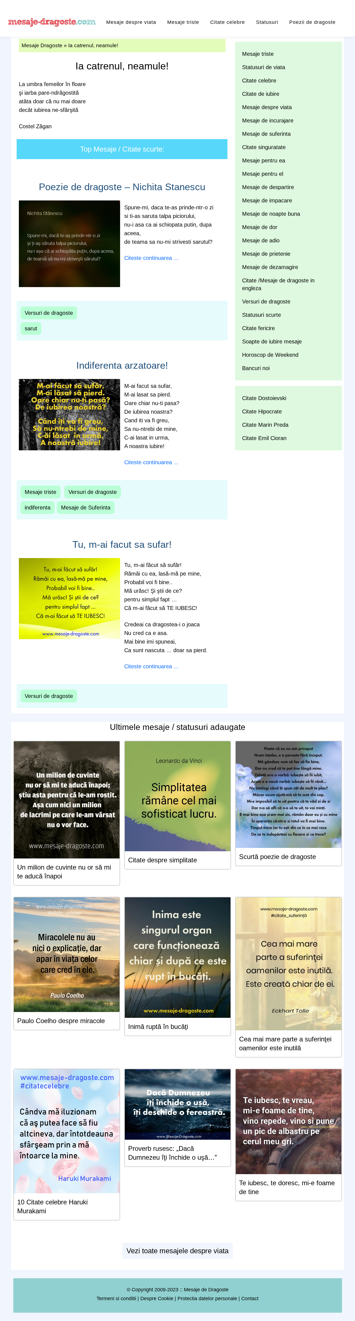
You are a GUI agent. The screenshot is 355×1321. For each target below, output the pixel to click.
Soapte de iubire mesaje (272, 341)
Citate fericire (258, 328)
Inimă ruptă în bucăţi (158, 1026)
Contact (249, 1298)
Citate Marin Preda (265, 425)
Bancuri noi (256, 368)
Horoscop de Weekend (270, 355)
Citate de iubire (260, 94)
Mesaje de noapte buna (271, 214)
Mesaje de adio (261, 240)
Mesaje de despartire (268, 187)
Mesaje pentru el (262, 174)
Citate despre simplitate (162, 860)
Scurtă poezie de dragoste (277, 856)
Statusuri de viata (263, 67)
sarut (31, 328)
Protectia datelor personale (207, 1298)
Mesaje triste (183, 22)
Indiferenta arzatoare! (122, 365)
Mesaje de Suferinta (85, 507)
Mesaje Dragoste (42, 45)
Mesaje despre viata (131, 22)
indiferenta (37, 507)
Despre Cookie (156, 1298)
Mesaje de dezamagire (270, 267)
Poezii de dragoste (312, 22)
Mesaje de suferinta (266, 134)
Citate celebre (227, 22)
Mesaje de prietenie (266, 254)
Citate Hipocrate (262, 411)
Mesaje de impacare (267, 200)
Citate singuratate (264, 147)
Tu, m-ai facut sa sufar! (122, 544)
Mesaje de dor (259, 227)
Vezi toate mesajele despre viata (177, 1251)
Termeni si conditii (116, 1298)
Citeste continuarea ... (151, 258)
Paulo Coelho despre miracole (61, 1020)
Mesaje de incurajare (267, 120)
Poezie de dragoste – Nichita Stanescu (122, 186)
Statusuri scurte (261, 315)
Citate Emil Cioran (264, 438)
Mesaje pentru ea (263, 160)
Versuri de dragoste (49, 313)
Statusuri (267, 22)
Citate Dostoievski (264, 398)
